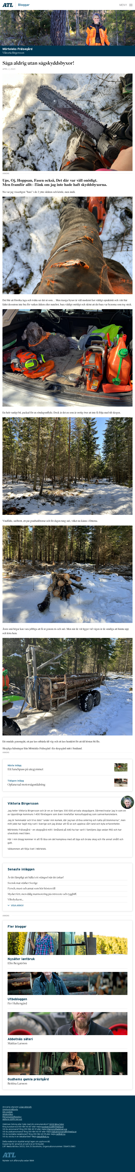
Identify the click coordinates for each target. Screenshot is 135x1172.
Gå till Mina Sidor (56, 1124)
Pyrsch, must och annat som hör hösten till (31, 888)
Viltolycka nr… (15, 899)
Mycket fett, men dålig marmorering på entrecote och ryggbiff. (42, 894)
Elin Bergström (17, 963)
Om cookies (7, 1112)
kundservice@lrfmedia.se (52, 1126)
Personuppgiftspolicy (11, 1117)
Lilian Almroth (25, 1107)
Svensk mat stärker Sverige (23, 883)
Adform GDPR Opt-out (12, 1119)
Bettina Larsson (17, 1083)
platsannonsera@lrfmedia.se (63, 1131)
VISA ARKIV (17, 905)
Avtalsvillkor (7, 1114)
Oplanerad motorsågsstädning (26, 784)
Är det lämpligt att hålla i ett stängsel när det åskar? (36, 877)
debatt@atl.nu (43, 1136)
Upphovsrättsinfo (10, 1109)
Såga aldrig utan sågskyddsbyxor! (38, 63)
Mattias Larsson (17, 1043)
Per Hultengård (17, 1003)
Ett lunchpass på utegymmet (25, 769)
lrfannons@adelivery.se (57, 1129)
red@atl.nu (60, 1134)
